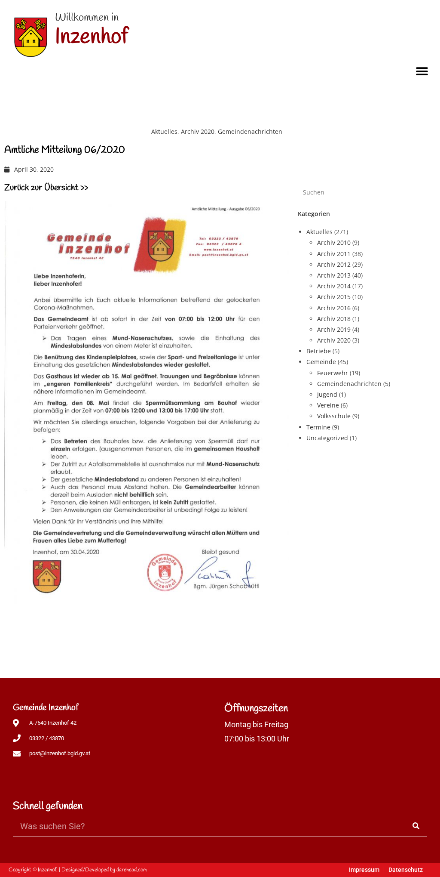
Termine (318, 427)
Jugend (327, 394)
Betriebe (318, 351)
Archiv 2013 (334, 275)
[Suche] (416, 826)
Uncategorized (327, 438)
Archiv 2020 (197, 131)
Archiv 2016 (334, 308)
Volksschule (334, 416)
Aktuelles (164, 131)
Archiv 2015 (334, 297)
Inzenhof (91, 37)
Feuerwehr (332, 373)
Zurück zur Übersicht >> (46, 188)
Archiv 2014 (334, 286)
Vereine (328, 405)
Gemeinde (321, 362)
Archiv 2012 (334, 264)
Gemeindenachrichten (250, 131)
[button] (421, 71)
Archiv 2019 (334, 329)
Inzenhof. (48, 870)
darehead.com (131, 870)
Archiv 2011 (334, 254)
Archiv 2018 (334, 319)
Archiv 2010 (334, 242)
